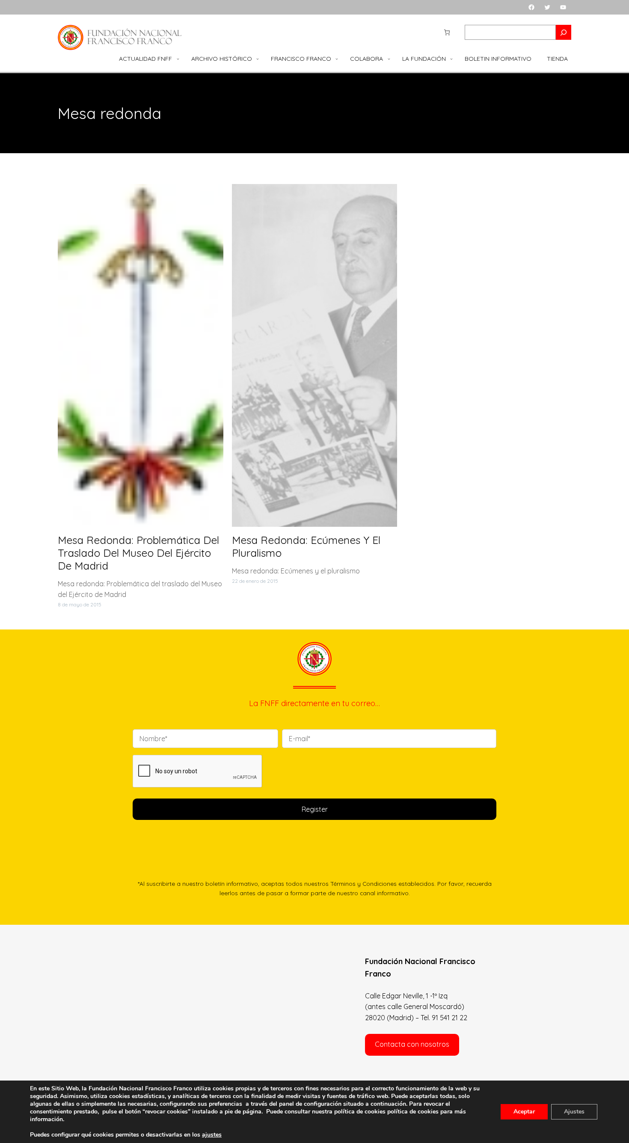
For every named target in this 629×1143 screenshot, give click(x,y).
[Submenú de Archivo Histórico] (257, 58)
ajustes (212, 1135)
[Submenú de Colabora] (389, 58)
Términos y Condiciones (363, 883)
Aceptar (524, 1111)
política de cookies (413, 1111)
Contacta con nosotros (412, 1044)
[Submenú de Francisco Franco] (336, 58)
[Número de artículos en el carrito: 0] (446, 32)
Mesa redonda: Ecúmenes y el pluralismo (306, 546)
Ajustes (574, 1111)
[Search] (563, 32)
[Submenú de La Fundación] (451, 58)
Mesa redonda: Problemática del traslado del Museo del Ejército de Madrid (138, 553)
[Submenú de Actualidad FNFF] (178, 58)
